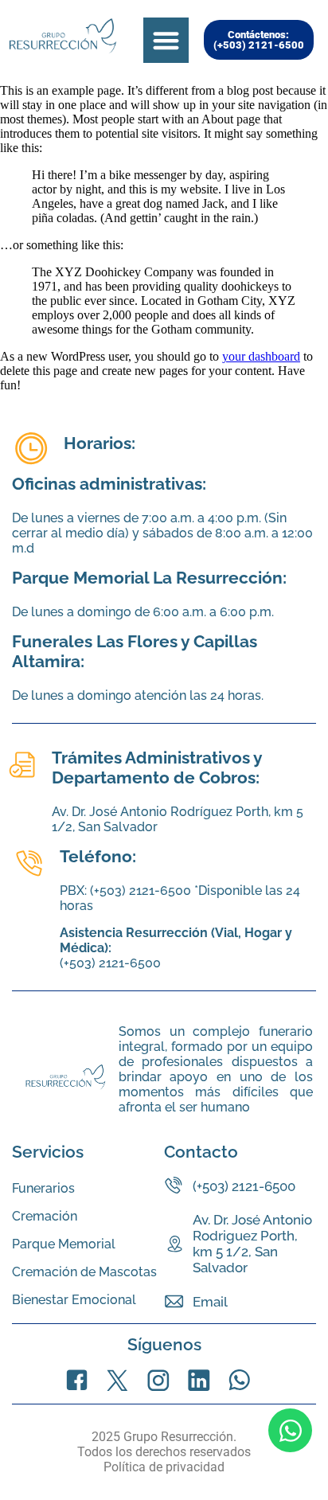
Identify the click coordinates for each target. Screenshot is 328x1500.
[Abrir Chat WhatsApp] (290, 1430)
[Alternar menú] (166, 40)
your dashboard (261, 356)
